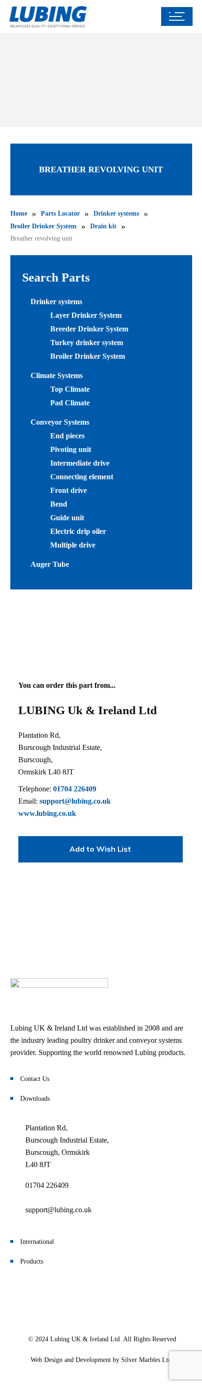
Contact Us (34, 1078)
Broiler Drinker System (43, 226)
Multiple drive (72, 545)
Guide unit (67, 518)
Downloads (35, 1098)
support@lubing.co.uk (75, 801)
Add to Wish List (100, 849)
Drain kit (103, 226)
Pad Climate (70, 403)
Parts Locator (60, 213)
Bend (58, 504)
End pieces (67, 436)
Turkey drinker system (86, 342)
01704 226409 (74, 789)
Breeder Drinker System (89, 329)
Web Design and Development (71, 1359)
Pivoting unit (70, 449)
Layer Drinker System (86, 315)
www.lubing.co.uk (47, 813)
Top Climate (70, 389)
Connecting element (81, 477)
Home (18, 213)
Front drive (68, 490)
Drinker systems (116, 213)
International (37, 1241)
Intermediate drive (79, 463)
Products (31, 1261)
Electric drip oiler (78, 531)
